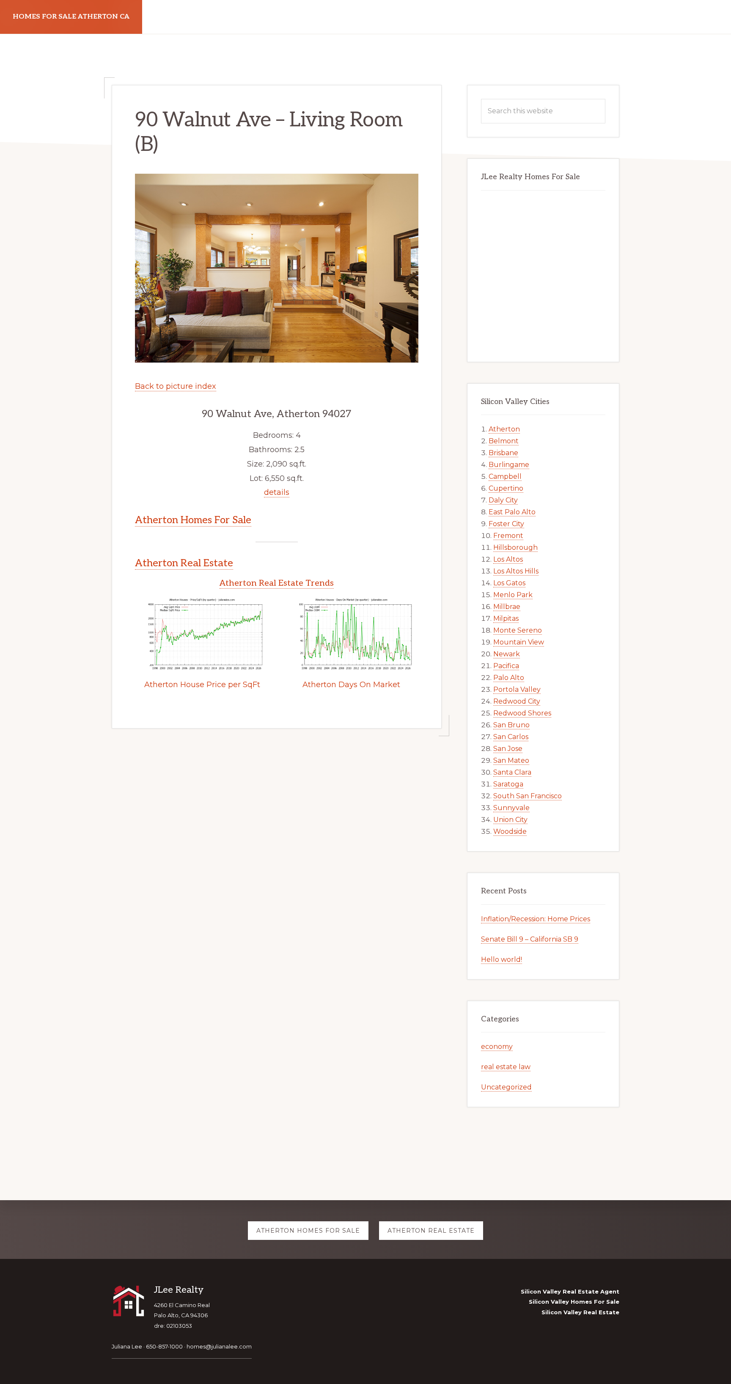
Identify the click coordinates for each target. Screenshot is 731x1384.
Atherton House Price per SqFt (202, 684)
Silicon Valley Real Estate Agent (570, 1291)
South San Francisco (527, 796)
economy (497, 1047)
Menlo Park (513, 595)
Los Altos (508, 559)
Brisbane (503, 453)
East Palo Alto (512, 512)
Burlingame (509, 465)
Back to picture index (175, 386)
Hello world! (501, 959)
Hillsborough (515, 547)
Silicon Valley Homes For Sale (574, 1301)
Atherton (504, 429)
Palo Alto (508, 678)
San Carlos (510, 737)
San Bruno (511, 725)
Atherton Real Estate (184, 563)
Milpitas (506, 618)
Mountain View (518, 642)
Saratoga (508, 784)
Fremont (508, 536)
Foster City (506, 524)
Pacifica (506, 666)
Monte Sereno (517, 630)
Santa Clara (512, 772)
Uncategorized (506, 1087)
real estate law (505, 1067)
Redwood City (516, 701)
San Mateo (511, 760)
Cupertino (506, 488)
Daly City (503, 500)
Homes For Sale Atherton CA (71, 17)
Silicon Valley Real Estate (580, 1312)
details (276, 492)
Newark (506, 654)
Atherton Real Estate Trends (277, 583)
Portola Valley (517, 689)
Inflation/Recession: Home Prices (535, 919)
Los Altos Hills (516, 571)
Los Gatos (509, 583)
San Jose (507, 749)
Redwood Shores (522, 713)
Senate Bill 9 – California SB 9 (529, 939)
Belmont (504, 441)
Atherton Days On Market (351, 684)
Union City (510, 820)
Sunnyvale (511, 808)
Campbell (505, 476)
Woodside (510, 831)
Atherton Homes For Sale (193, 520)
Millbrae (506, 607)
